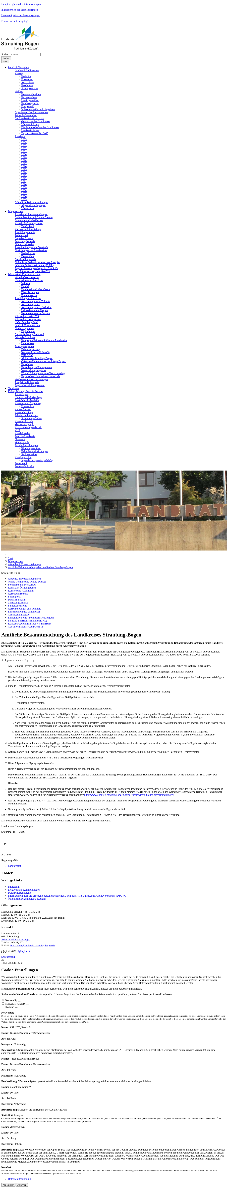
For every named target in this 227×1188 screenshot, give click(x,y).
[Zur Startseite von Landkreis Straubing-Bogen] (24, 48)
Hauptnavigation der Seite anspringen (21, 4)
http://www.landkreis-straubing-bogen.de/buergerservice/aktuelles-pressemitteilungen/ (129, 794)
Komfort (9, 1007)
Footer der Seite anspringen (15, 21)
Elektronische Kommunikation (24, 889)
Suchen (5, 54)
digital (23, 951)
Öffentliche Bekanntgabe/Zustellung (27, 898)
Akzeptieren (8, 1185)
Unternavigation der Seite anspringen (20, 15)
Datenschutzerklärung (19, 892)
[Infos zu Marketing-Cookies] (27, 1004)
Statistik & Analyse (15, 1003)
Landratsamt (14, 865)
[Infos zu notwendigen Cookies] (19, 1001)
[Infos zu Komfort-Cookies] (16, 1007)
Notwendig (11, 1000)
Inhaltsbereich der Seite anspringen (19, 9)
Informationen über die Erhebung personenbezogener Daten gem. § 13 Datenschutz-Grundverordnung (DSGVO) (67, 895)
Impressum (13, 886)
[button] (19, 67)
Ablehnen (21, 1185)
